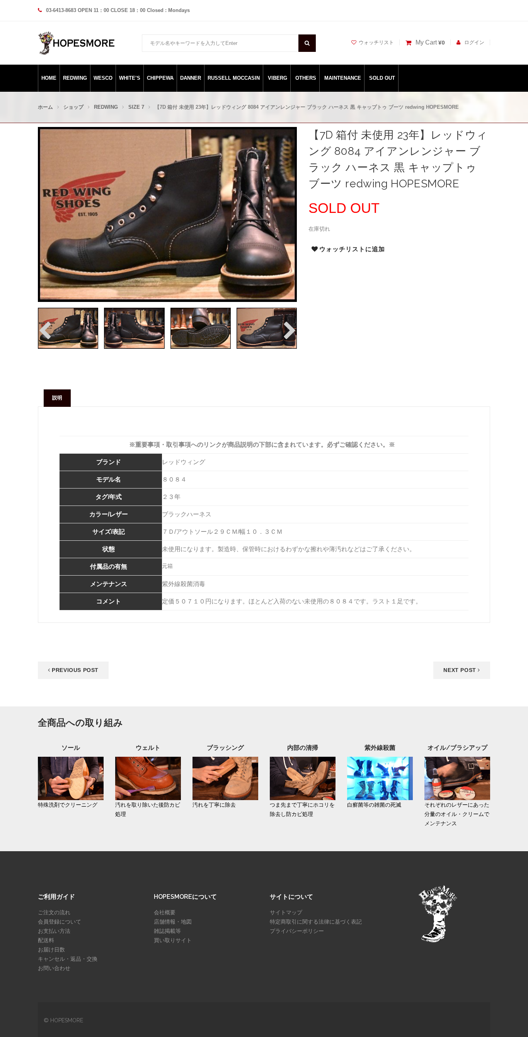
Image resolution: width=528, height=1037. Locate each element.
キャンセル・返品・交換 (67, 959)
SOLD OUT (382, 78)
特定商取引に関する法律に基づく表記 (316, 922)
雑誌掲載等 (167, 931)
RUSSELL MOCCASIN (234, 78)
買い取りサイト (173, 940)
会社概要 (164, 912)
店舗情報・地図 (173, 922)
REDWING (75, 78)
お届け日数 (51, 949)
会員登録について (59, 922)
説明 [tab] (57, 398)
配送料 (46, 940)
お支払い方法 (54, 931)
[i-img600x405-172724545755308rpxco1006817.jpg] (68, 328)
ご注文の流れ (54, 912)
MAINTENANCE (342, 78)
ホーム (45, 107)
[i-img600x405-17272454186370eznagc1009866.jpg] (134, 328)
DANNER (190, 78)
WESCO (103, 78)
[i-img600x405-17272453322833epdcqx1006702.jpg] (200, 328)
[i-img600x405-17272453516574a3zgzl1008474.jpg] (267, 328)
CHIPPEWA (160, 78)
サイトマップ (286, 912)
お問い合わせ (54, 968)
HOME (48, 78)
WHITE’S (129, 78)
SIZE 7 (136, 107)
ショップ (73, 107)
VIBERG (277, 78)
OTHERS (305, 78)
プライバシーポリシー (297, 931)
